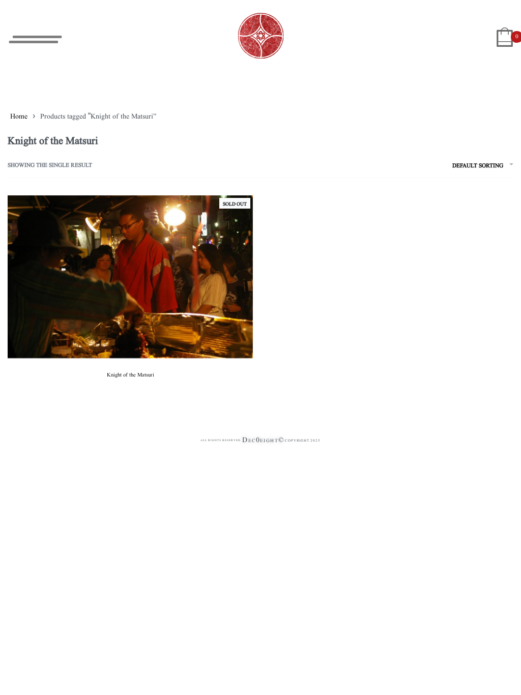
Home (18, 115)
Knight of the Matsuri (130, 374)
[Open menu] (35, 39)
